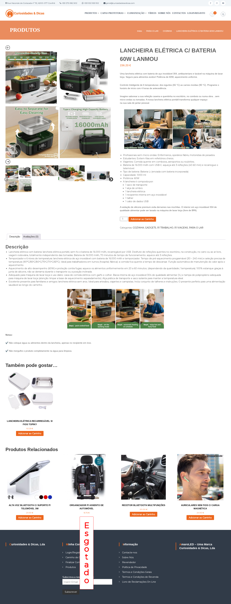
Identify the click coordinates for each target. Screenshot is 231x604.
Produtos (91, 13)
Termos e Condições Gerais (137, 572)
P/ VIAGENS (181, 227)
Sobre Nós (164, 13)
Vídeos (152, 13)
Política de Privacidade (134, 567)
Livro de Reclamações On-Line (139, 581)
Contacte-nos (129, 552)
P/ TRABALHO (165, 227)
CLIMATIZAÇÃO (135, 13)
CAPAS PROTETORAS (112, 13)
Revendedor (129, 562)
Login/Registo (196, 13)
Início (139, 31)
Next (110, 178)
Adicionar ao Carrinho (142, 219)
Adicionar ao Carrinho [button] (29, 433)
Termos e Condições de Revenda (140, 577)
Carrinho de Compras (77, 557)
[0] (212, 14)
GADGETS (150, 227)
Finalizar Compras (75, 562)
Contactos (179, 13)
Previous (5, 178)
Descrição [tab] (14, 236)
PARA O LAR (152, 31)
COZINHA (167, 31)
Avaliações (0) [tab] (30, 236)
